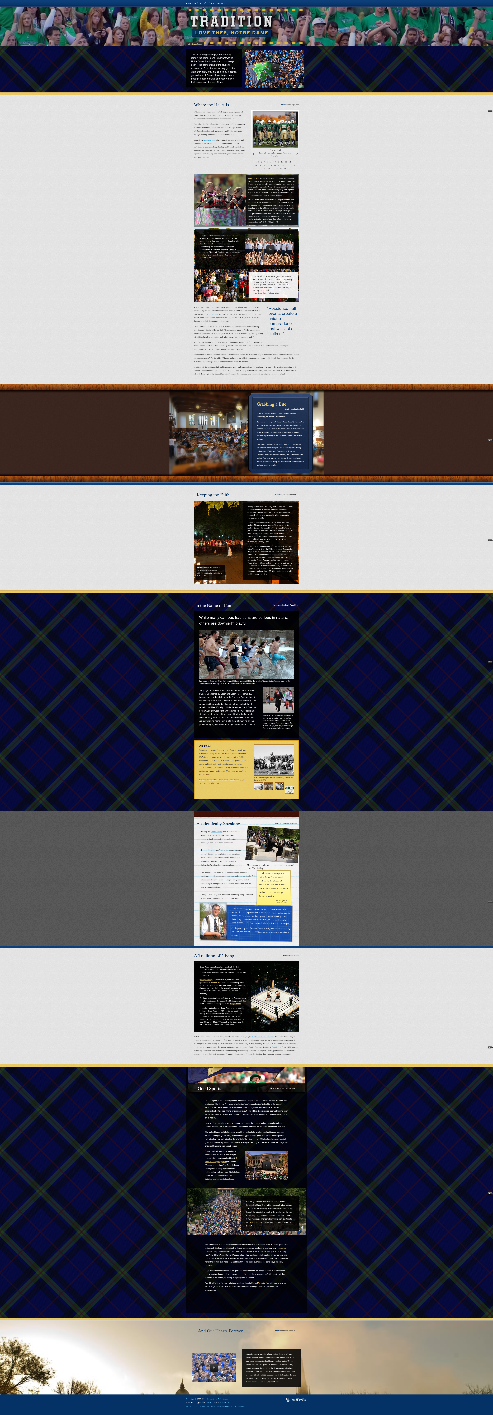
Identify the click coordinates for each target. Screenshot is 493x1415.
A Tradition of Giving (285, 823)
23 (291, 165)
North (281, 444)
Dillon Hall (222, 235)
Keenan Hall (216, 982)
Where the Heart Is (285, 1330)
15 (260, 165)
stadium (231, 1178)
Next (296, 154)
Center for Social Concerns (263, 1036)
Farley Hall (214, 314)
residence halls (209, 140)
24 (294, 165)
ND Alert (211, 1406)
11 (286, 161)
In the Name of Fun (285, 494)
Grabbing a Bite (290, 104)
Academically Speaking (285, 605)
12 (290, 161)
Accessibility (239, 1406)
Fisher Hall (254, 178)
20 (279, 165)
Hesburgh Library (256, 1222)
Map (209, 1402)
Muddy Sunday (206, 979)
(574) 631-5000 (226, 1402)
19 (275, 165)
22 (287, 165)
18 (271, 165)
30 (285, 168)
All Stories (195, 44)
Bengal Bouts (235, 1003)
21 (283, 165)
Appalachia (276, 1047)
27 (273, 168)
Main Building (216, 831)
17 (267, 165)
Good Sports (291, 955)
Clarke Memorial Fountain (262, 1282)
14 (256, 165)
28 (277, 168)
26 (269, 168)
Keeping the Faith (294, 409)
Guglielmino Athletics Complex (272, 1215)
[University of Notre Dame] (296, 1400)
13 (294, 161)
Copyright (190, 1398)
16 (264, 165)
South (289, 444)
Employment (200, 1406)
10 (282, 161)
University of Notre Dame (246, 3)
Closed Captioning (224, 1406)
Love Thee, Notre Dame (282, 1088)
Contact (189, 1406)
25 (265, 168)
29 (281, 168)
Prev (254, 154)
